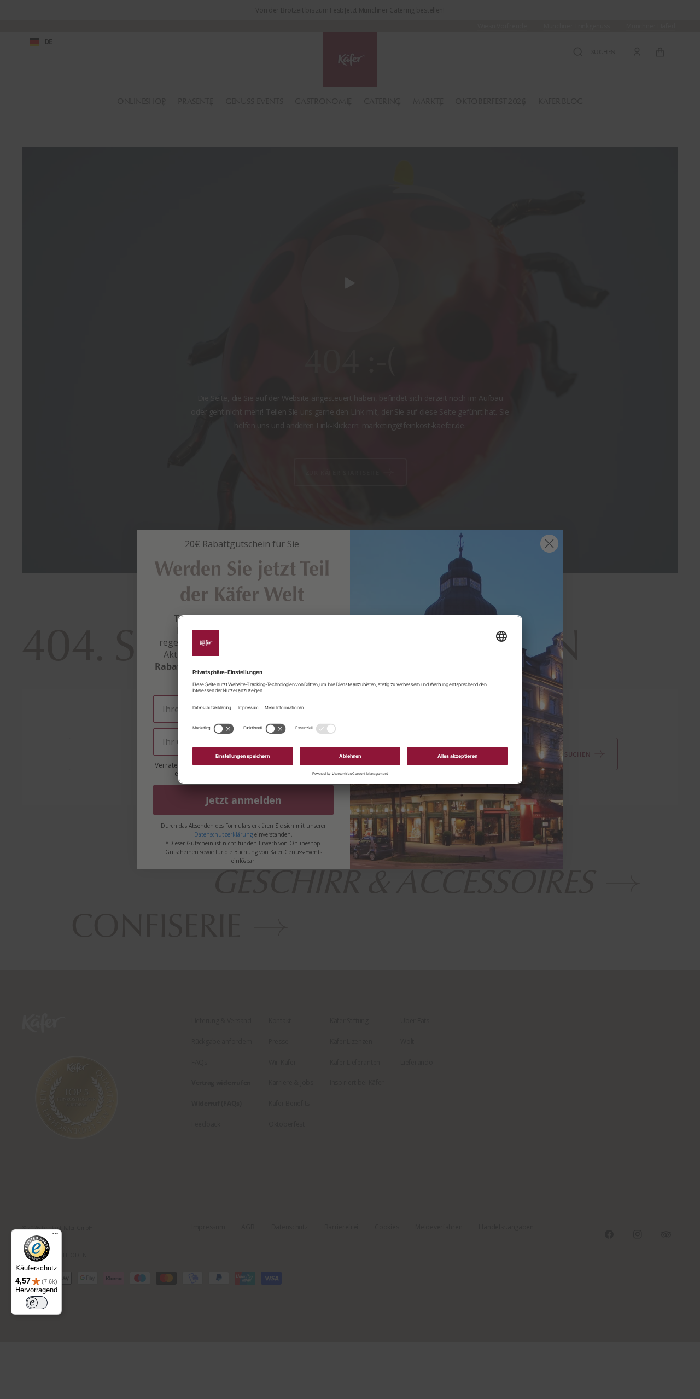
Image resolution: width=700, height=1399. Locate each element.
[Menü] (55, 1236)
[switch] (37, 1302)
